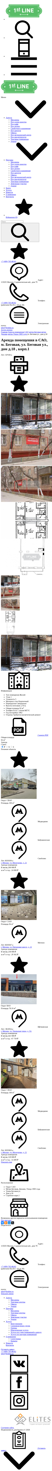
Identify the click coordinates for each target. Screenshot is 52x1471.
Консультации (16, 1324)
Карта (8, 188)
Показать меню (7, 1294)
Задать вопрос (7, 330)
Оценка (14, 1328)
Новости (9, 192)
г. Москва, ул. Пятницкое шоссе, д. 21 (16, 947)
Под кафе (14, 124)
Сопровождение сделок (20, 1326)
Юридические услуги (19, 1330)
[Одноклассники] (5, 1222)
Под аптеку (15, 126)
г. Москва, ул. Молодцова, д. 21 (14, 863)
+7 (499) (8, 261)
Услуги (9, 190)
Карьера (14, 1341)
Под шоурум (16, 131)
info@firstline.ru (7, 328)
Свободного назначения (20, 128)
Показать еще (6, 1162)
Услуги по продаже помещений (24, 1334)
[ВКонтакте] (2, 1222)
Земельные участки (19, 184)
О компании (11, 194)
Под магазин (6, 1220)
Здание (13, 141)
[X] (12, 1222)
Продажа (9, 160)
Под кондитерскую (18, 137)
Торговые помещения (20, 139)
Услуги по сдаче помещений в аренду (26, 1332)
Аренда (9, 118)
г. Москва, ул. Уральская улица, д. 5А (16, 1031)
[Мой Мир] (9, 1222)
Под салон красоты (18, 122)
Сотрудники (16, 1339)
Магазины (15, 120)
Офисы (14, 133)
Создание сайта (7, 1428)
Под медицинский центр (21, 135)
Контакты (10, 197)
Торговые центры (18, 1302)
